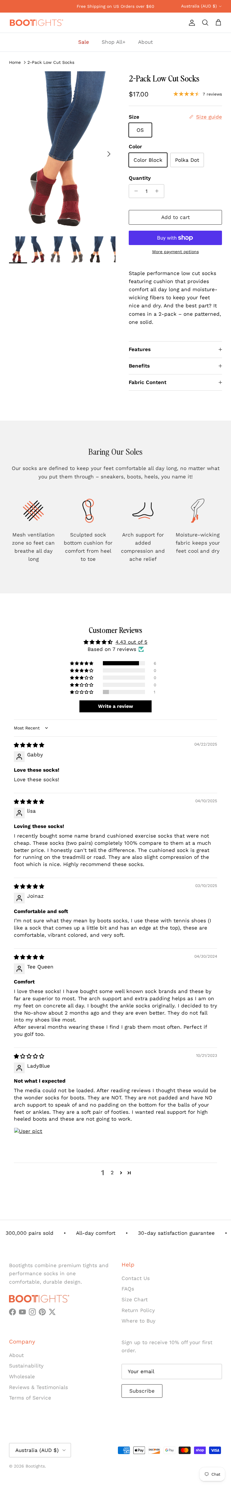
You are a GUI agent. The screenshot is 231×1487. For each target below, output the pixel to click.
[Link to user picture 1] (28, 1142)
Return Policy (138, 1310)
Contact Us (136, 1278)
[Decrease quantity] (134, 191)
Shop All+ (113, 42)
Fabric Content (147, 382)
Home (15, 62)
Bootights (35, 1466)
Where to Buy (139, 1321)
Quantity (140, 178)
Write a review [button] (115, 706)
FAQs (128, 1289)
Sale (83, 42)
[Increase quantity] (158, 191)
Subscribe (142, 1391)
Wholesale (22, 1376)
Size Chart (135, 1299)
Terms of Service (30, 1398)
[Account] (191, 22)
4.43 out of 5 (131, 642)
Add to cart (175, 217)
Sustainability (26, 1366)
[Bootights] (36, 23)
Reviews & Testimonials (38, 1387)
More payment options (175, 251)
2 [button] (112, 1172)
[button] (82, 663)
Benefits (139, 366)
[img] (29, 745)
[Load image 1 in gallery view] (62, 150)
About (145, 42)
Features (140, 349)
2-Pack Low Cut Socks (50, 62)
